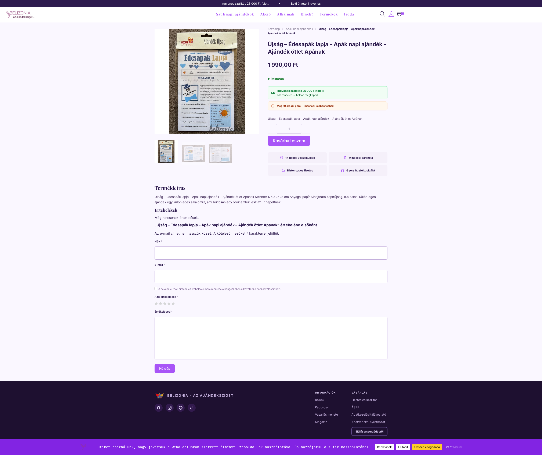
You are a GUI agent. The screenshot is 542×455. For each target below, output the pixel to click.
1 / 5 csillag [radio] (156, 303)
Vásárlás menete (326, 414)
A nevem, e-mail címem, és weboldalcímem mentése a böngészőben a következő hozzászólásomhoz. (219, 289)
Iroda (349, 14)
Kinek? (307, 14)
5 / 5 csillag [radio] (173, 303)
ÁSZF (355, 407)
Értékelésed (164, 311)
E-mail (160, 264)
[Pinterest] (181, 408)
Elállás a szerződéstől (369, 431)
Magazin (321, 422)
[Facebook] (159, 408)
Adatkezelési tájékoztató (368, 414)
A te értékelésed (166, 296)
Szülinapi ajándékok (235, 14)
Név (158, 241)
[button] (253, 32)
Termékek (329, 14)
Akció (265, 14)
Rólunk (319, 400)
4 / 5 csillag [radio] (168, 303)
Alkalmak (285, 14)
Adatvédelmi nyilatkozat (368, 422)
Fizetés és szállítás (364, 400)
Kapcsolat (322, 407)
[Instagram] (170, 408)
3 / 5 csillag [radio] (164, 303)
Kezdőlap (274, 29)
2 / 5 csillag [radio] (160, 303)
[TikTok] (192, 408)
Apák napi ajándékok (299, 29)
